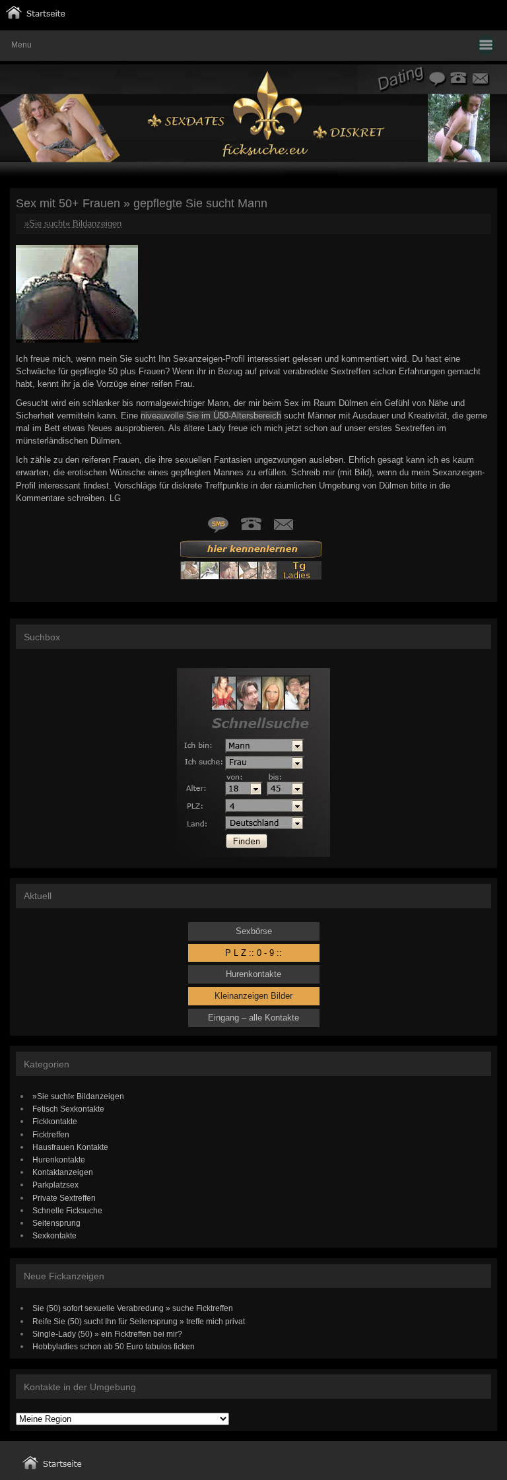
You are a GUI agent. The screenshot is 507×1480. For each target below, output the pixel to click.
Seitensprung (56, 1223)
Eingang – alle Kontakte (253, 1018)
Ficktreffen (50, 1134)
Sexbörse (254, 931)
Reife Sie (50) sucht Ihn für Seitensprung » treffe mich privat (138, 1321)
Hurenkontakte (253, 974)
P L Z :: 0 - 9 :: (253, 953)
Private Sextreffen (64, 1198)
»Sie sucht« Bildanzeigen (72, 223)
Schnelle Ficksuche (67, 1210)
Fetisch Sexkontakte (68, 1108)
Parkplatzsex (55, 1184)
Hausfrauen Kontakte (70, 1147)
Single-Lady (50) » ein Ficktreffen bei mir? (107, 1333)
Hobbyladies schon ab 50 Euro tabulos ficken (113, 1346)
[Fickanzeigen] (35, 16)
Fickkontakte (54, 1121)
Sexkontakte (54, 1235)
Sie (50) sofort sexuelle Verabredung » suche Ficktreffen (132, 1308)
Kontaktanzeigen (62, 1172)
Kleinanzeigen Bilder (253, 996)
